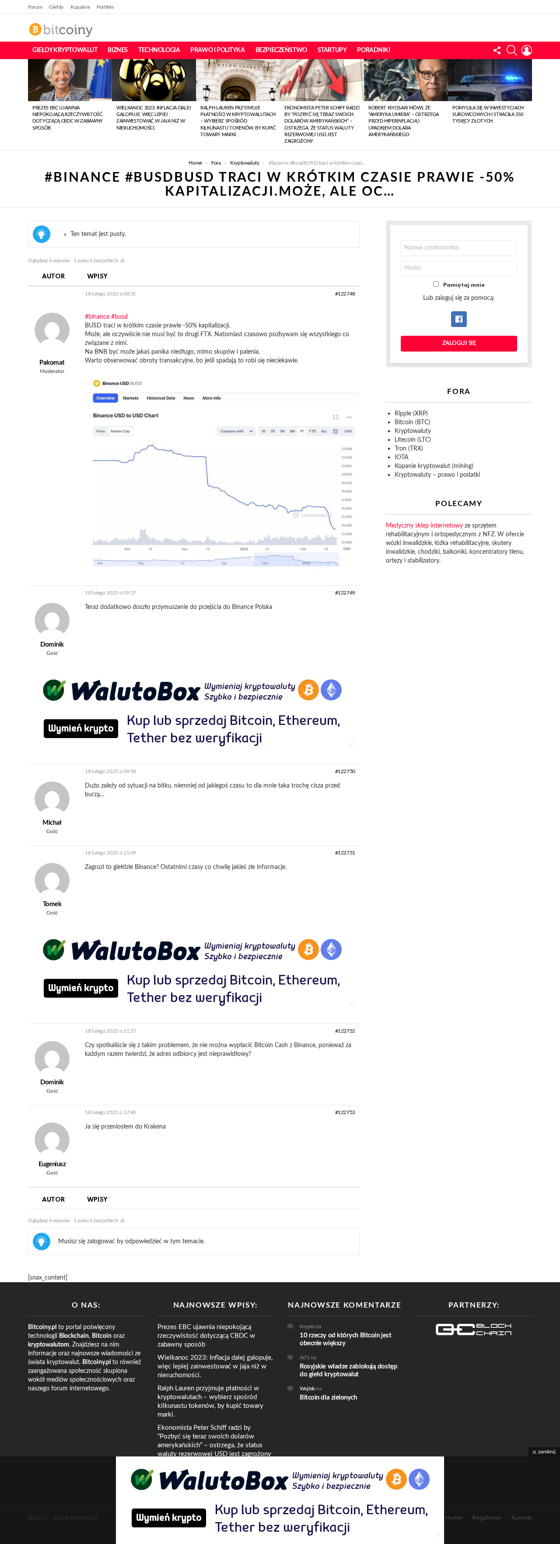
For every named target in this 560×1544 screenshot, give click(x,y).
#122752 (345, 1031)
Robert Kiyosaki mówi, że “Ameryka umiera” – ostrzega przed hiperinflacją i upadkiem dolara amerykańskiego (403, 121)
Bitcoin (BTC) (412, 422)
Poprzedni (32, 104)
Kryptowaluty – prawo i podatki (437, 475)
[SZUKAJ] (512, 50)
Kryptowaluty (413, 431)
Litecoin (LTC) (413, 440)
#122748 (345, 293)
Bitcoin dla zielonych (328, 1397)
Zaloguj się (459, 343)
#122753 (345, 1112)
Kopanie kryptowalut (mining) (434, 466)
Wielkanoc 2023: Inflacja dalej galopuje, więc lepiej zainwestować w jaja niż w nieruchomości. (215, 1366)
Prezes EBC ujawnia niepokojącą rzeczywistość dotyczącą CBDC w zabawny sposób (206, 1336)
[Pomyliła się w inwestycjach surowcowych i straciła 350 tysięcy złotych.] (490, 80)
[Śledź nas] (497, 50)
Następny (527, 104)
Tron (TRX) (409, 449)
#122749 (345, 592)
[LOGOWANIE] (527, 50)
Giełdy (56, 7)
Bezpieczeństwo (281, 50)
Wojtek (307, 1388)
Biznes (117, 50)
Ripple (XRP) (411, 414)
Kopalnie (80, 7)
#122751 (345, 852)
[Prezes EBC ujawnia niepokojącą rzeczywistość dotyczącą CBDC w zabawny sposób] (70, 80)
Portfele (105, 7)
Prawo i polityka (217, 50)
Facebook (459, 319)
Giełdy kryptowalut (64, 50)
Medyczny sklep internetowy (424, 526)
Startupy (332, 50)
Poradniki (373, 50)
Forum (35, 7)
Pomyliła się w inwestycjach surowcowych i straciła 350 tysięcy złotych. (488, 115)
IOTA (401, 457)
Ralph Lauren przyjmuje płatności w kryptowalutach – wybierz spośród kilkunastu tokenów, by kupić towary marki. (238, 121)
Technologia (159, 50)
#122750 (345, 771)
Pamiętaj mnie (464, 285)
